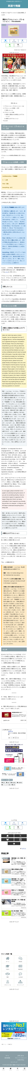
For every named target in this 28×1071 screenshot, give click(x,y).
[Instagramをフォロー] (16, 738)
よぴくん (10, 731)
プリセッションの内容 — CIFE (11, 108)
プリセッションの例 (9, 112)
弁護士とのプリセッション (12, 118)
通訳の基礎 (5, 780)
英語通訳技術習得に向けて (17, 712)
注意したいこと (9, 110)
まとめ (6, 120)
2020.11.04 (23, 720)
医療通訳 (20, 782)
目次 (12, 103)
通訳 (11, 780)
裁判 (4, 782)
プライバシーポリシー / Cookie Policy (21, 1059)
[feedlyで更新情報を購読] (18, 738)
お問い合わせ (20, 1055)
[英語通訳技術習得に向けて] (6, 714)
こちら (6, 272)
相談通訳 (14, 782)
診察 (14, 784)
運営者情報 (7, 1058)
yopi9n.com (6, 720)
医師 (8, 782)
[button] (18, 45)
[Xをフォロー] (11, 738)
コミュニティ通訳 (6, 784)
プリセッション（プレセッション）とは (14, 106)
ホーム (7, 1055)
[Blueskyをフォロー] (14, 738)
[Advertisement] (14, 803)
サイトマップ (14, 1062)
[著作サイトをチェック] (9, 738)
